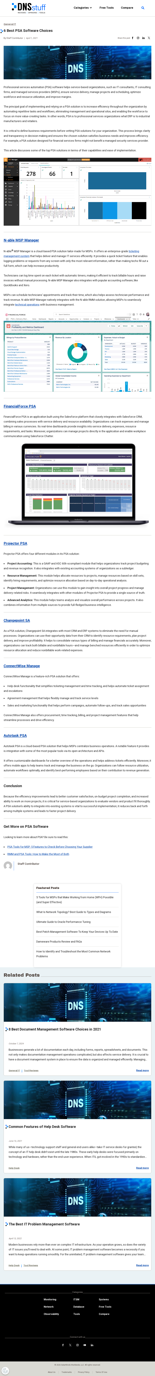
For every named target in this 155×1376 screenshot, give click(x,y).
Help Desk (14, 1168)
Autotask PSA (15, 735)
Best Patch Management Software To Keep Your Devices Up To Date (77, 931)
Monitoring (50, 1299)
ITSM (76, 1299)
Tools (76, 1314)
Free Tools (107, 7)
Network (49, 1306)
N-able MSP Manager (21, 240)
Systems (104, 1299)
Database (78, 1306)
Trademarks (67, 1372)
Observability (51, 1314)
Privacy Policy (83, 1372)
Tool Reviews (31, 1070)
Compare (127, 7)
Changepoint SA (17, 620)
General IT (10, 24)
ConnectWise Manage (22, 666)
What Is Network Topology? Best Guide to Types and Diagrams (73, 912)
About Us (51, 1372)
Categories (81, 7)
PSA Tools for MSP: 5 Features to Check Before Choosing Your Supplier (50, 846)
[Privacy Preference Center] (5, 1370)
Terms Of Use (101, 1372)
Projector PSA (15, 543)
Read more (142, 1070)
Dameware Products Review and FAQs (59, 941)
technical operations (27, 304)
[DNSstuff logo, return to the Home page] (29, 15)
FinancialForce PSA (20, 406)
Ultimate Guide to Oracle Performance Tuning (63, 921)
